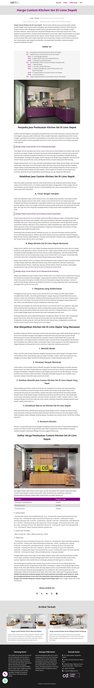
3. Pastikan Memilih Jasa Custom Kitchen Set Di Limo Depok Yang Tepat (47, 69)
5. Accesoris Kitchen (38, 74)
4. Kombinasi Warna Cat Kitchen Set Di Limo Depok (47, 72)
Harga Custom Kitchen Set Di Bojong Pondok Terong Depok (40, 214)
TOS (81, 2)
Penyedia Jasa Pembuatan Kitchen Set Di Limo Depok (45, 52)
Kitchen (37, 18)
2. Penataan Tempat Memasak (41, 66)
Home (31, 18)
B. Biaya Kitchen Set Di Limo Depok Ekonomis (45, 58)
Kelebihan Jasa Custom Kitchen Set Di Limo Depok (44, 54)
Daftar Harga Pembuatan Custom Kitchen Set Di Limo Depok (47, 76)
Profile (65, 2)
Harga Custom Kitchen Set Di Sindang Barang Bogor (38, 147)
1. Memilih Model (37, 64)
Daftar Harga (73, 2)
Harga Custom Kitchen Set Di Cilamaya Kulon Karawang (39, 271)
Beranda (58, 2)
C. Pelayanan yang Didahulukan (41, 60)
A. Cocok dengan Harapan (40, 56)
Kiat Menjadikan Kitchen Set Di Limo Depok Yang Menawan (47, 62)
